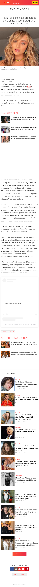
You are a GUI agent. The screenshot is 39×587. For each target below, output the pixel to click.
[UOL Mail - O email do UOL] (28, 2)
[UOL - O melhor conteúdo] (6, 3)
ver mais (18, 554)
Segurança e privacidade (19, 584)
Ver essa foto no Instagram (13, 303)
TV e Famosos (19, 9)
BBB (29, 87)
